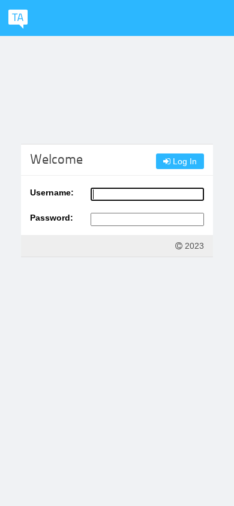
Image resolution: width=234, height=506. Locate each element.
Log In (183, 161)
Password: (51, 217)
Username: (52, 192)
